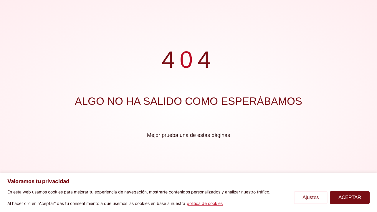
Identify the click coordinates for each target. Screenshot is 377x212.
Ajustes (310, 197)
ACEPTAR (349, 197)
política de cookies (205, 203)
